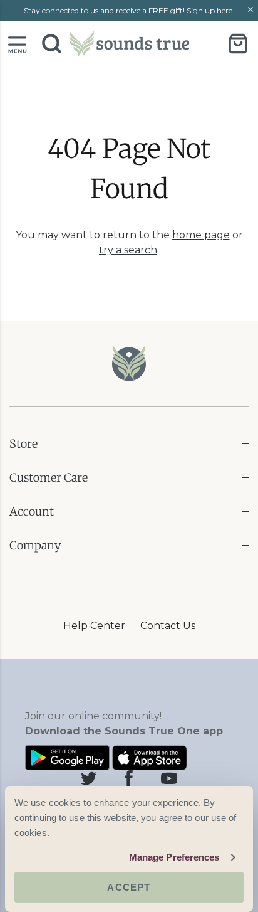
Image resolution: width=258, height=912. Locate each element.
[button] (17, 44)
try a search (128, 250)
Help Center (94, 626)
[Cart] (238, 43)
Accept (128, 887)
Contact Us (167, 626)
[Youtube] (169, 778)
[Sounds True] (129, 43)
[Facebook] (129, 778)
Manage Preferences (174, 857)
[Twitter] (89, 778)
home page (201, 235)
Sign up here (209, 10)
